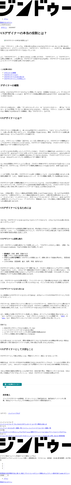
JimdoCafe (46, 436)
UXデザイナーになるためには (14, 76)
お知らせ (44, 424)
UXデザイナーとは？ (11, 74)
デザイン (4, 27)
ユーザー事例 (36, 424)
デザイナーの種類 (10, 73)
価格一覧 (19, 428)
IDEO (63, 316)
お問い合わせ (54, 436)
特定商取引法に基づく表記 (15, 473)
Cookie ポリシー (64, 473)
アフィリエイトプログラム (57, 432)
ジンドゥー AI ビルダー (8, 428)
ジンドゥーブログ (14, 413)
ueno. (3, 318)
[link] (35, 16)
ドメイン (25, 428)
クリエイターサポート (7, 436)
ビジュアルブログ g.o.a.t (23, 432)
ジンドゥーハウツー (36, 436)
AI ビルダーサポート (22, 436)
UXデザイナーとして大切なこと (15, 78)
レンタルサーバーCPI (7, 432)
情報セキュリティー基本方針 (49, 473)
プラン (6, 19)
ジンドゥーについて (7, 424)
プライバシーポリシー (32, 473)
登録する (3, 22)
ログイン (9, 22)
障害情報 (62, 436)
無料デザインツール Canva (40, 432)
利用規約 (3, 473)
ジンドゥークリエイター (37, 428)
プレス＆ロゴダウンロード (23, 424)
